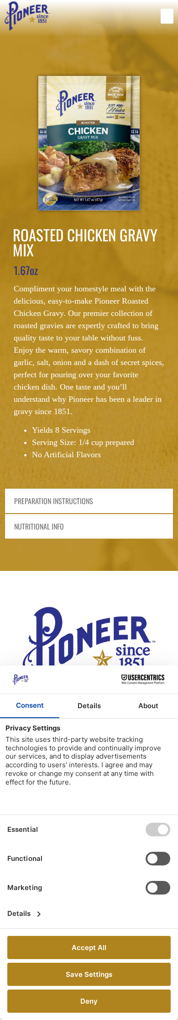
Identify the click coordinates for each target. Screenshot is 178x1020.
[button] (167, 16)
